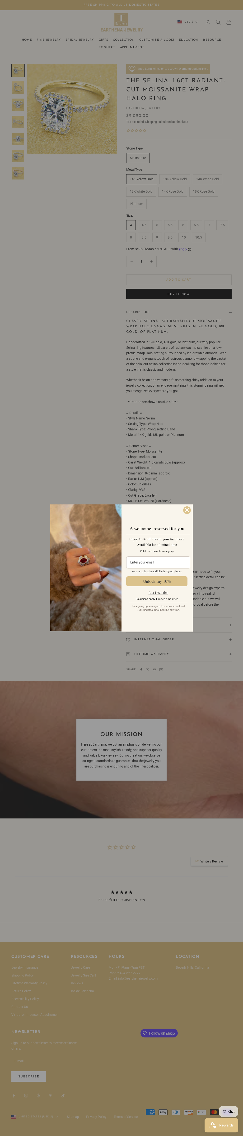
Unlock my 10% (157, 581)
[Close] (187, 510)
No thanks (158, 592)
